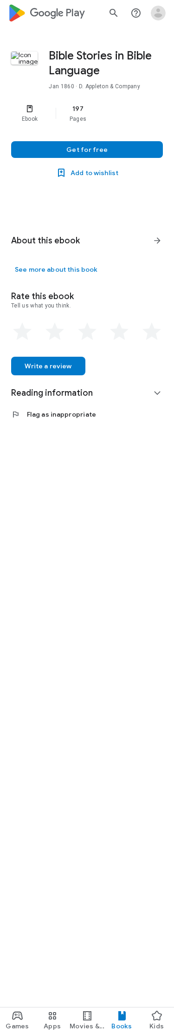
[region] (87, 113)
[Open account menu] (158, 13)
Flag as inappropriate (53, 414)
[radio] (22, 331)
